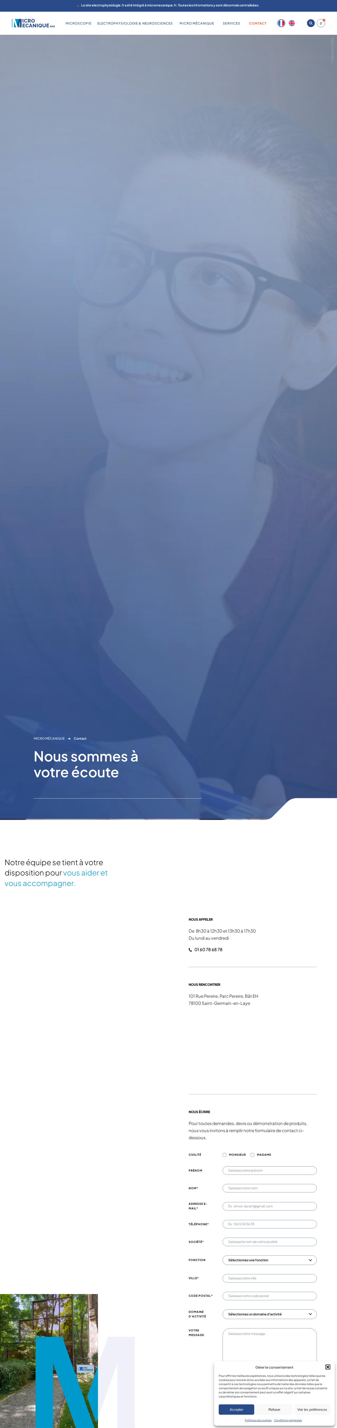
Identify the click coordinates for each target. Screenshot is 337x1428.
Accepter (236, 1409)
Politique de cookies (258, 1420)
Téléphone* (199, 1224)
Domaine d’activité (197, 1314)
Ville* (194, 1278)
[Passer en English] (292, 23)
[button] (328, 1367)
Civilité (195, 1154)
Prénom (195, 1170)
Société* (196, 1242)
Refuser (274, 1409)
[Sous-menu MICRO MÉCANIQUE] (216, 23)
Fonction (197, 1260)
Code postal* (201, 1295)
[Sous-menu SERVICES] (242, 23)
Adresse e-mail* (198, 1206)
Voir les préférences (312, 1409)
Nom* (193, 1188)
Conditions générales (288, 1420)
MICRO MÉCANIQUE (49, 738)
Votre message (196, 1333)
